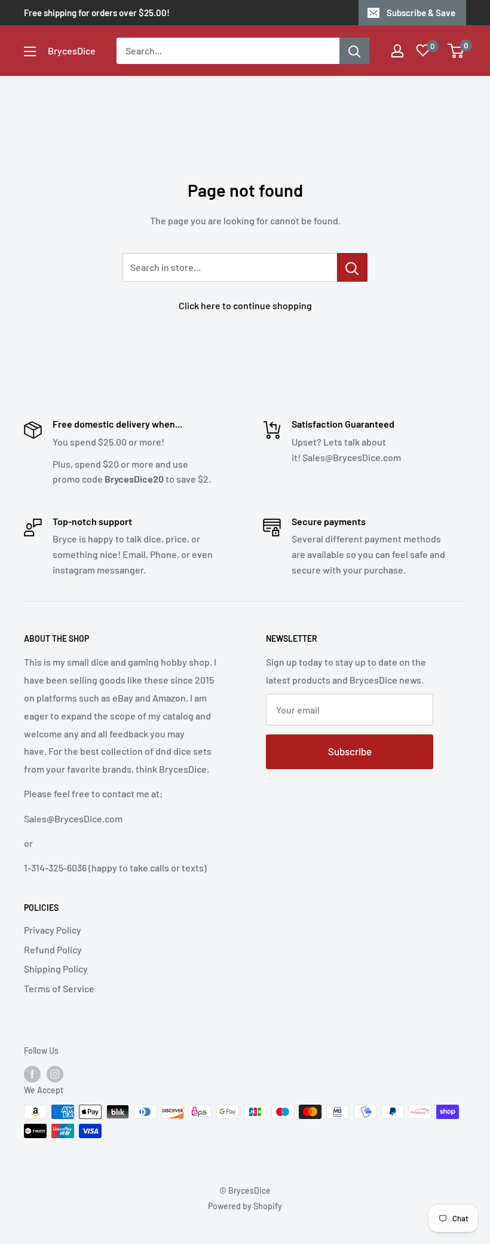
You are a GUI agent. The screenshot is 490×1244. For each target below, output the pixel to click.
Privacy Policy (52, 929)
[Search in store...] (352, 267)
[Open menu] (30, 51)
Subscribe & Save (421, 12)
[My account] (397, 50)
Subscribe (350, 751)
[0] (456, 51)
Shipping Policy (56, 968)
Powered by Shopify (245, 1206)
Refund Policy (53, 949)
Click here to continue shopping (245, 305)
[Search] (354, 51)
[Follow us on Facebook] (32, 1073)
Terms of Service (59, 988)
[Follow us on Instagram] (55, 1073)
